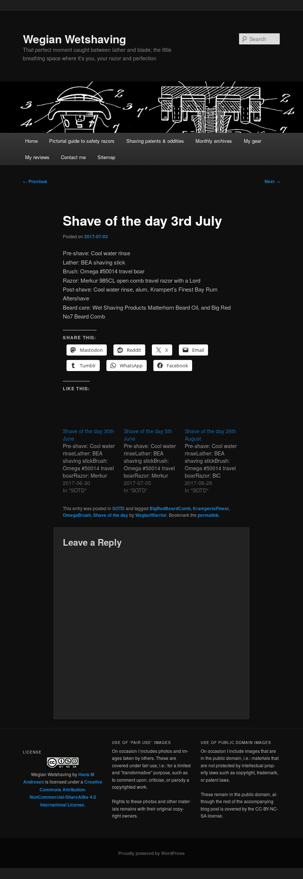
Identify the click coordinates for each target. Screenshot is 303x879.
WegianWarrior (151, 515)
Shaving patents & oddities (155, 140)
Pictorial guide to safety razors (82, 140)
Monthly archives (213, 140)
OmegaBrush (77, 515)
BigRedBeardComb (170, 508)
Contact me (73, 157)
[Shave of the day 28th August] (215, 460)
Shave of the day (110, 515)
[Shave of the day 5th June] (154, 460)
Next (272, 181)
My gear (252, 140)
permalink (208, 515)
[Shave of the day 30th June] (93, 460)
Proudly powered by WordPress (151, 853)
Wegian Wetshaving (74, 39)
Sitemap (106, 157)
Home (31, 140)
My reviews (37, 157)
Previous (35, 181)
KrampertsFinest (211, 508)
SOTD (118, 508)
